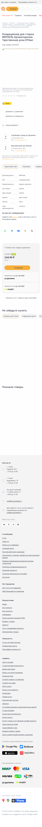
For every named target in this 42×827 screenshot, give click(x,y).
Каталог (13, 9)
